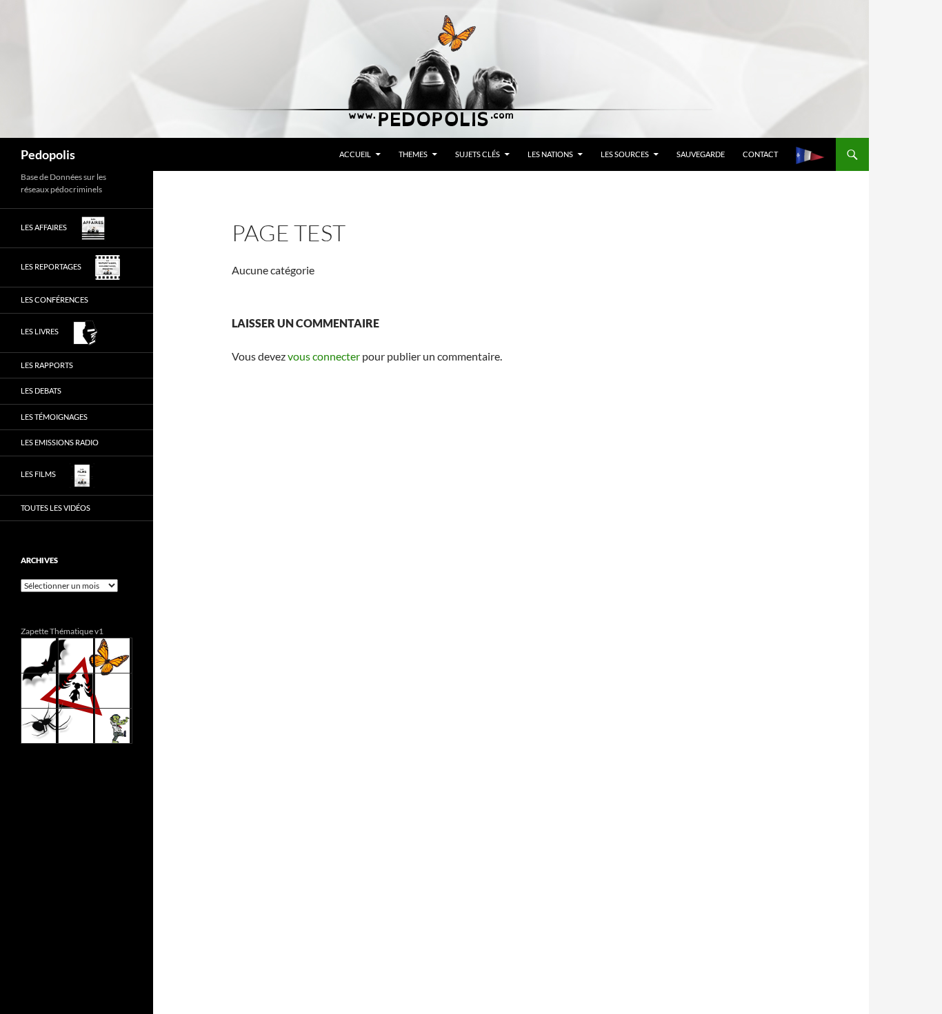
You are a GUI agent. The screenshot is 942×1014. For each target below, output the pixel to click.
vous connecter (324, 356)
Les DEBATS (41, 390)
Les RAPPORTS (47, 365)
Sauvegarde (701, 154)
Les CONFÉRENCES (54, 299)
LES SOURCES (625, 154)
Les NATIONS (550, 154)
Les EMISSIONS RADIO (60, 442)
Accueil (355, 154)
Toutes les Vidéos (55, 507)
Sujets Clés (477, 154)
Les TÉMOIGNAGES (54, 416)
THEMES (413, 154)
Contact (760, 154)
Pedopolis (48, 154)
